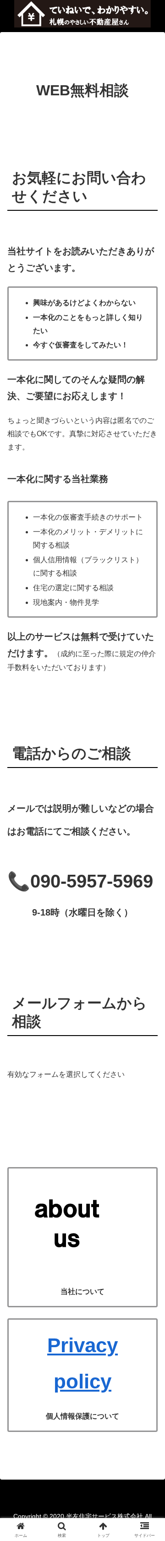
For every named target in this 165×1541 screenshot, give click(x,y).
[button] (147, 1251)
